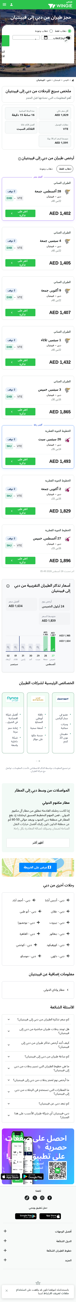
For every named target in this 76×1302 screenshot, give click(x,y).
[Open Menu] (4, 4)
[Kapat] (6, 1291)
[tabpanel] (38, 374)
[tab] (64, 168)
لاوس (66, 80)
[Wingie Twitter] (35, 1198)
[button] (53, 644)
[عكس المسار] (66, 41)
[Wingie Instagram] (42, 1198)
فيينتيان (56, 80)
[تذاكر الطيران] (73, 80)
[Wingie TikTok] (27, 1198)
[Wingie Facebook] (49, 1198)
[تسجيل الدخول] (11, 4)
